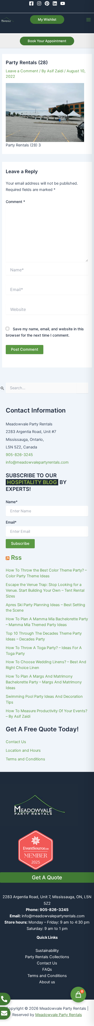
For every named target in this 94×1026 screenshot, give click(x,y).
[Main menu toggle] (88, 19)
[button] (47, 19)
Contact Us (16, 741)
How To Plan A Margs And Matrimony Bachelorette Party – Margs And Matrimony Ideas (44, 682)
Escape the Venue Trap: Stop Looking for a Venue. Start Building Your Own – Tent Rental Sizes (45, 590)
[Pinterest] (47, 3)
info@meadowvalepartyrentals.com (37, 462)
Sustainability (47, 950)
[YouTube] (62, 3)
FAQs (47, 969)
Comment (15, 201)
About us (47, 982)
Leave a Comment (22, 71)
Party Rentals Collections (47, 956)
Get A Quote (47, 877)
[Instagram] (39, 3)
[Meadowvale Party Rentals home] (39, 804)
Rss (16, 557)
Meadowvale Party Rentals (58, 1014)
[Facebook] (31, 3)
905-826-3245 (19, 454)
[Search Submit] (2, 388)
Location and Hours (23, 750)
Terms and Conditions (25, 759)
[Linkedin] (54, 3)
